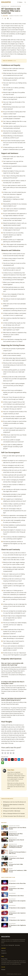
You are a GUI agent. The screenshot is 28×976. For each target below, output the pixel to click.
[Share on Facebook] (2, 18)
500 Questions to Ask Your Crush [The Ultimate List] (14, 802)
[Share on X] (5, 18)
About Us (3, 950)
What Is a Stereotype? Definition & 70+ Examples (14, 813)
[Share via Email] (2, 762)
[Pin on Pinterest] (8, 18)
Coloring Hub (11, 945)
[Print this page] (22, 759)
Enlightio (6, 2)
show (14, 60)
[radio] (2, 753)
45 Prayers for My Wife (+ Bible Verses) (11, 811)
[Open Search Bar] (25, 2)
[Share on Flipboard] (15, 759)
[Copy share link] (2, 759)
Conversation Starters (15, 6)
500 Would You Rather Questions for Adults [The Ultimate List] (13, 805)
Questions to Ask (5, 6)
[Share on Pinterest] (9, 759)
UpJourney (17, 945)
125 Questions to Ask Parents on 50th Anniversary (14, 808)
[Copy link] (11, 18)
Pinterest (3, 969)
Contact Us (3, 953)
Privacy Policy (4, 959)
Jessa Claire (5, 15)
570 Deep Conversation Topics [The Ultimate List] (14, 816)
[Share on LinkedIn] (19, 759)
